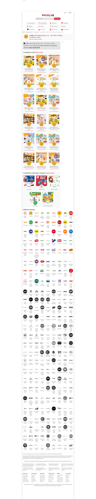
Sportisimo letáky (65, 329)
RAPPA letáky (59, 430)
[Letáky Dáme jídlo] (25, 369)
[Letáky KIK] (25, 335)
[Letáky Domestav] (59, 317)
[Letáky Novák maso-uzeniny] (30, 271)
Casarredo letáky (25, 320)
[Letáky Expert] (59, 299)
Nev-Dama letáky (48, 412)
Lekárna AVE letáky (71, 449)
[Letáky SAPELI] (42, 291)
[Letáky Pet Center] (48, 419)
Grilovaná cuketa (42, 479)
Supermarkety (32, 23)
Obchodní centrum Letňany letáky (65, 413)
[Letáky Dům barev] (36, 317)
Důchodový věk (50, 481)
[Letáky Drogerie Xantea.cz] (42, 369)
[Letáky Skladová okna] (54, 436)
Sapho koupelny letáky (30, 285)
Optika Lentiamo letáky (71, 413)
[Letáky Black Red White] (47, 352)
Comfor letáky (71, 226)
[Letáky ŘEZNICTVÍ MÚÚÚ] (31, 436)
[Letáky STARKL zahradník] (59, 436)
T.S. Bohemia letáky (71, 303)
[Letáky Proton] (25, 299)
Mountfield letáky (59, 295)
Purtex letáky (65, 311)
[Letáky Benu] (65, 241)
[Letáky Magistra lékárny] (65, 261)
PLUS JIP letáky (59, 422)
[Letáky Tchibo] (31, 326)
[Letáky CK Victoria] (48, 360)
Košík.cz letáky (36, 265)
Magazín (70, 12)
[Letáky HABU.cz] (71, 379)
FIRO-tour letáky (59, 382)
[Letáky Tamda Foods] (42, 281)
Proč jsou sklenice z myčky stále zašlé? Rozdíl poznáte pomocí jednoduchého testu (67, 465)
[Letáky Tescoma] (53, 231)
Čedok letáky (71, 363)
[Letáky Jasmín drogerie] (53, 388)
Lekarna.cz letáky (25, 329)
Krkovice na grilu (42, 476)
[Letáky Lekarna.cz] (25, 326)
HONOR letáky (36, 391)
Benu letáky (65, 243)
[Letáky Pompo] (42, 335)
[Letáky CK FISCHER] (36, 360)
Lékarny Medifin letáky (36, 330)
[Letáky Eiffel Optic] (53, 369)
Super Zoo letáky (65, 338)
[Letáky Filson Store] (53, 379)
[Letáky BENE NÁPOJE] (71, 231)
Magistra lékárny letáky (65, 265)
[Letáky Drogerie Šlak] (36, 222)
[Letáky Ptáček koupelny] (65, 271)
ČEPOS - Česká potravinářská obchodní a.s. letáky (36, 255)
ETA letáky (59, 252)
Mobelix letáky (25, 311)
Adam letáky (59, 346)
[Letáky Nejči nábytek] (42, 409)
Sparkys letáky (53, 338)
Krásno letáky (42, 265)
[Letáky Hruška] (25, 261)
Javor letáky (31, 264)
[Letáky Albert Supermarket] (48, 213)
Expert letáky (59, 303)
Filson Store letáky (54, 382)
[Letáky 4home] (53, 343)
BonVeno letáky (65, 356)
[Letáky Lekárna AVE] (71, 445)
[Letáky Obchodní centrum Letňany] (65, 409)
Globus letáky (59, 217)
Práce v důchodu (51, 477)
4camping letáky (48, 346)
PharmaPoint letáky (54, 274)
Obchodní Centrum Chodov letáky (59, 413)
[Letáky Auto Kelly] (65, 291)
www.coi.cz (41, 458)
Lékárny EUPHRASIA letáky (42, 402)
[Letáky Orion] (48, 231)
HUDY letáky (42, 390)
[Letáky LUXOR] (59, 398)
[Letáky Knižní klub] (65, 388)
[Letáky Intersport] (53, 241)
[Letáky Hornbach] (48, 291)
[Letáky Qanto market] (54, 427)
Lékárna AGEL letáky (54, 265)
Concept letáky (53, 364)
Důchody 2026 (51, 473)
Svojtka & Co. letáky (65, 440)
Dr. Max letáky (31, 244)
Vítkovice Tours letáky (48, 449)
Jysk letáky (31, 234)
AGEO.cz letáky (65, 346)
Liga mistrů (33, 477)
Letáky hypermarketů (29, 32)
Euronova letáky (25, 382)
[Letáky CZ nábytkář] (48, 307)
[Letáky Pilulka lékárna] (65, 317)
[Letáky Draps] (36, 369)
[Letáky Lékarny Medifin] (36, 326)
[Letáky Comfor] (71, 222)
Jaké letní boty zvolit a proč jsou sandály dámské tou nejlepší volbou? (41, 465)
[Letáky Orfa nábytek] (25, 419)
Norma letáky (25, 274)
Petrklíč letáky (54, 422)
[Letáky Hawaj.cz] (25, 388)
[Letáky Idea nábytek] (42, 231)
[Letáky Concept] (53, 360)
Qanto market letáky (54, 431)
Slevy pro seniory (51, 479)
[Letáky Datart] (31, 299)
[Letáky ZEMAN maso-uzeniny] (71, 281)
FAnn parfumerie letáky (48, 383)
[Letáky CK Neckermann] (42, 360)
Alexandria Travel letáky (71, 346)
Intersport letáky (54, 244)
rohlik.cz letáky (70, 430)
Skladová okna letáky (54, 440)
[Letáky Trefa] (65, 231)
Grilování (42, 473)
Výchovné (49, 480)
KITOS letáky (53, 319)
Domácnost (54, 23)
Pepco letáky (42, 421)
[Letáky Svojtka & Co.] (65, 436)
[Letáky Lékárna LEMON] (59, 261)
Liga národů (33, 475)
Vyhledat (58, 18)
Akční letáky (67, 481)
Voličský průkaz (25, 479)
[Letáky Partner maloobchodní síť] (47, 271)
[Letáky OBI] (53, 222)
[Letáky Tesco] (54, 213)
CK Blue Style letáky (31, 364)
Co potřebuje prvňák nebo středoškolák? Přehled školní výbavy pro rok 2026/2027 (41, 469)
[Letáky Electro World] (71, 291)
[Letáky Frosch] (65, 379)
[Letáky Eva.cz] (65, 250)
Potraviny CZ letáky (71, 422)
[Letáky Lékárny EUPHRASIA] (42, 398)
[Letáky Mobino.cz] (65, 398)
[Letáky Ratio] (31, 222)
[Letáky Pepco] (42, 419)
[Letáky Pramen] (25, 427)
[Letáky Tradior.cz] (53, 281)
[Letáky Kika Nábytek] (31, 307)
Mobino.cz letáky (65, 402)
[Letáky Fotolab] (65, 299)
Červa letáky (48, 319)
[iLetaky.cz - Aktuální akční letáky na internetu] (23, 32)
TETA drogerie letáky (48, 226)
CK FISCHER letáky (36, 364)
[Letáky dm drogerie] (36, 291)
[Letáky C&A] (71, 352)
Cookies (56, 461)
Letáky (65, 12)
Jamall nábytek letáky (53, 311)
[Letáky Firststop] (48, 335)
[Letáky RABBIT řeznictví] (71, 271)
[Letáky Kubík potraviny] (48, 261)
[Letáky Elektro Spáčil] (53, 299)
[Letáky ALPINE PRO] (25, 352)
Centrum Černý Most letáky (25, 364)
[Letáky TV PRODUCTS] (31, 317)
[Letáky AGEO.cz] (65, 343)
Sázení (58, 473)
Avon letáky (36, 355)
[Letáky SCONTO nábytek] (36, 231)
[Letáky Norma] (25, 271)
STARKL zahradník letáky (59, 440)
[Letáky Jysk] (31, 231)
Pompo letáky (42, 338)
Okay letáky (37, 302)
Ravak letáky (65, 429)
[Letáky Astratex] (30, 352)
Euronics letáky (42, 303)
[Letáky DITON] (48, 250)
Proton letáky (25, 303)
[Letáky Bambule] (31, 335)
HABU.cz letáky (70, 382)
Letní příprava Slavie (60, 481)
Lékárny (42, 26)
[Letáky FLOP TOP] (36, 241)
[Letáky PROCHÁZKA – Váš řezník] (48, 427)
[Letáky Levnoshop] (48, 398)
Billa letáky (36, 216)
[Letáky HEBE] (31, 388)
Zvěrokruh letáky (53, 449)
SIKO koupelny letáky (65, 226)
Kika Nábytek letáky (30, 311)
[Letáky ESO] (54, 250)
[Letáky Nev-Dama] (48, 409)
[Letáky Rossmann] (31, 291)
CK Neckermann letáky (42, 364)
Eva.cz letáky (65, 252)
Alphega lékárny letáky (42, 245)
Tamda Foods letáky (42, 284)
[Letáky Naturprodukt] (36, 409)
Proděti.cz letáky (42, 430)
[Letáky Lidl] (31, 213)
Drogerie (30, 26)
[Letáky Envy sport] (48, 326)
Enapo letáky (65, 372)
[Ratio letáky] (35, 198)
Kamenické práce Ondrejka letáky (59, 392)
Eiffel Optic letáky (54, 373)
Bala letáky (59, 243)
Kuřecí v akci (67, 480)
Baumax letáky (53, 295)
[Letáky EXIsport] (36, 379)
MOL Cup (32, 481)
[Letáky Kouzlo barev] (42, 317)
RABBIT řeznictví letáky (70, 275)
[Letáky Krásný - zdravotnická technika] (31, 398)
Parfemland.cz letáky (36, 422)
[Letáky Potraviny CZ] (71, 419)
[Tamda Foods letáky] (54, 182)
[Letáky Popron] (65, 419)
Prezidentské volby (26, 480)
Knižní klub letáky (65, 391)
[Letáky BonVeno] (65, 352)
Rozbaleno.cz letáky (25, 440)
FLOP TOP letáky (36, 244)
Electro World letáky (71, 295)
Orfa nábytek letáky (25, 422)
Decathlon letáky (42, 329)
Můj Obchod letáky (71, 265)
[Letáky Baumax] (53, 291)
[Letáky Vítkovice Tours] (48, 445)
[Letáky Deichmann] (53, 326)
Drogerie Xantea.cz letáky (42, 373)
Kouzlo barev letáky (42, 320)
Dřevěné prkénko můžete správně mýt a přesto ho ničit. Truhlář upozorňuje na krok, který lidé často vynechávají (28, 465)
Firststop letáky (48, 338)
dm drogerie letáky (36, 295)
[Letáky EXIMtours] (31, 379)
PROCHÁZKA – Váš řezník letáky (48, 431)
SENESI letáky (36, 284)
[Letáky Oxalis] (42, 271)
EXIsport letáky (36, 382)
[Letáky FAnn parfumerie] (48, 379)
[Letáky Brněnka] (71, 241)
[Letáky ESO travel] (71, 369)
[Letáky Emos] (59, 369)
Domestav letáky (59, 320)
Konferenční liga (33, 480)
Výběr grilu (41, 481)
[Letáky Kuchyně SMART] (36, 398)
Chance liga (33, 476)
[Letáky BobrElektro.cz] (53, 352)
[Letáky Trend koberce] (71, 307)
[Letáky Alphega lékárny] (42, 241)
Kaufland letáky (25, 217)
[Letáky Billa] (36, 213)
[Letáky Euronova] (25, 379)
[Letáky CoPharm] (65, 445)
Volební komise (25, 477)
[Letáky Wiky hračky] (59, 335)
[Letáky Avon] (36, 352)
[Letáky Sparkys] (53, 335)
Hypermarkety (43, 23)
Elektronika (65, 23)
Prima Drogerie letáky (30, 431)
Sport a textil (54, 26)
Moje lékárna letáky (48, 244)
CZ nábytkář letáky (48, 311)
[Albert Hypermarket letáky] (47, 198)
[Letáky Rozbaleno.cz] (25, 436)
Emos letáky (59, 372)
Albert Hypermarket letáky (42, 217)
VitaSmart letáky (42, 449)
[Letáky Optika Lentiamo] (71, 409)
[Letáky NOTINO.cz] (54, 409)
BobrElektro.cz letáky (53, 356)
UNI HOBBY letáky (59, 226)
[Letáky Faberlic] (42, 379)
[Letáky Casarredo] (25, 317)
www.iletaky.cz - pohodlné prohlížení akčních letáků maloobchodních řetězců (37, 461)
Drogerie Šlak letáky (36, 226)
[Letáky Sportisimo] (65, 326)
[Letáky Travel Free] (59, 281)
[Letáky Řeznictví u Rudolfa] (36, 436)
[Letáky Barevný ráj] (59, 231)
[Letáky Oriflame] (36, 271)
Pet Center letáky (48, 422)
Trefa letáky (65, 234)
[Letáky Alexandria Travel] (71, 343)
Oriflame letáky (36, 274)
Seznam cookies (61, 461)
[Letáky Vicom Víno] (36, 445)
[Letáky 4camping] (48, 343)
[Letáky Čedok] (71, 360)
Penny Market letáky (71, 217)
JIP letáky (65, 216)
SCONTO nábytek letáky (36, 235)
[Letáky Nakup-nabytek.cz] (42, 343)
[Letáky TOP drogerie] (48, 281)
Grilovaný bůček (42, 477)
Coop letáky (31, 252)
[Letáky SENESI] (36, 281)
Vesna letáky (36, 310)
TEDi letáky (71, 439)
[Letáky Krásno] (42, 261)
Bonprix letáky (59, 356)
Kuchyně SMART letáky (36, 402)
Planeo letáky (48, 303)
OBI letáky (54, 225)
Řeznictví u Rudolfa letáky (36, 440)
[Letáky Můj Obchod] (71, 261)
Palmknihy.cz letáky (30, 422)
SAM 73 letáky (48, 440)
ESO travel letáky (71, 373)
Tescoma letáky (53, 235)
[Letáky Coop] (31, 250)
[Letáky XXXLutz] (65, 281)
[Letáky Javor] (31, 261)
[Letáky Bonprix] (59, 352)
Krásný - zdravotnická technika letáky (31, 403)
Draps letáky (36, 372)
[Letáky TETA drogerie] (48, 222)
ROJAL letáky (25, 284)
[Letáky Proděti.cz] (42, 427)
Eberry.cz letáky (48, 373)
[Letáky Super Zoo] (65, 335)
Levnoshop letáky (48, 402)
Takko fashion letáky (71, 330)
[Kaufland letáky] (41, 182)
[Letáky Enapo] (65, 369)
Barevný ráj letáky (59, 235)
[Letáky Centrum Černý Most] (25, 360)
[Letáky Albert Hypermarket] (42, 213)
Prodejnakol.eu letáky (36, 430)
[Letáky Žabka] (59, 445)
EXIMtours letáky (31, 382)
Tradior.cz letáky (53, 284)
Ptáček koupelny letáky (65, 275)
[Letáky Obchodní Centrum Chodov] (59, 409)
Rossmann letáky (31, 295)
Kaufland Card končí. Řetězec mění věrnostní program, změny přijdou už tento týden (54, 469)
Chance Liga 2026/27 (60, 479)
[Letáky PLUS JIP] (59, 419)
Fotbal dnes (34, 473)
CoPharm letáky (65, 449)
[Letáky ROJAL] (25, 281)
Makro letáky (25, 294)
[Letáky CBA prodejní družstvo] (25, 250)
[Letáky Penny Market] (71, 213)
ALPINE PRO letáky (25, 356)
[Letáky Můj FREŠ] (71, 398)
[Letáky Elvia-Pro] (31, 343)
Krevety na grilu (42, 475)
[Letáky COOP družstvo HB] (65, 360)
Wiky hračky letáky (59, 338)
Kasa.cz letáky (25, 346)
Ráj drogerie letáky (42, 226)
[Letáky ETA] (59, 250)
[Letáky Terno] (25, 222)
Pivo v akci (67, 479)
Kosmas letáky (25, 402)
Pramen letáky (25, 430)
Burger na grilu (42, 480)
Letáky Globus (36, 32)
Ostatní (64, 26)
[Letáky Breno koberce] (42, 307)
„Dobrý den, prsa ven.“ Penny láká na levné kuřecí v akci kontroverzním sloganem (67, 469)
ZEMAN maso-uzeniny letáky (71, 285)
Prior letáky (60, 273)
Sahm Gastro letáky (42, 440)
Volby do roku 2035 (25, 481)
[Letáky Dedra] (42, 250)
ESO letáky (54, 252)
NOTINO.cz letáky (54, 412)
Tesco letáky (54, 216)
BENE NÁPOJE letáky (71, 235)
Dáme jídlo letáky (25, 373)
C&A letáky (71, 355)
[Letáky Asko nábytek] (25, 231)
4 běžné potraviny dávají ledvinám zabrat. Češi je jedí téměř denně (54, 465)
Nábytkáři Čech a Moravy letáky (30, 413)
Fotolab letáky (65, 303)
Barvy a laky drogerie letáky (25, 245)
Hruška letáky (25, 265)
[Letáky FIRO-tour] (59, 379)
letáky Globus (39, 52)
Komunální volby (25, 476)
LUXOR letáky (59, 402)
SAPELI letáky (42, 295)
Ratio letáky (31, 225)
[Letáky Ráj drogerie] (42, 222)
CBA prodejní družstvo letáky (25, 254)
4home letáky (53, 346)
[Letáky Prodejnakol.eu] (36, 427)
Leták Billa (67, 477)
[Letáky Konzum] (71, 388)
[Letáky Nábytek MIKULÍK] (25, 409)
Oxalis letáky (42, 273)
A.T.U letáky (71, 338)
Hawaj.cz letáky (25, 391)
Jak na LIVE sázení (59, 475)
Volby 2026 (25, 473)
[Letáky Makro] (25, 291)
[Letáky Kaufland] (25, 213)
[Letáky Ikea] (48, 388)
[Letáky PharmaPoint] (54, 271)
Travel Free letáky (59, 284)
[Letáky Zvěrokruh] (53, 445)
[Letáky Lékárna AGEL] (53, 261)
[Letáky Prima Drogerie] (30, 427)
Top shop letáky (30, 449)
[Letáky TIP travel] (25, 445)
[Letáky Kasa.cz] (25, 343)
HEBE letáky (31, 390)
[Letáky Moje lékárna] (48, 241)
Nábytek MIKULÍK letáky (25, 413)
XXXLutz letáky (65, 284)
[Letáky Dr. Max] (31, 241)
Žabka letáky (59, 448)
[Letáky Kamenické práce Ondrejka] (59, 388)
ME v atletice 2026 (59, 480)
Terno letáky (25, 225)
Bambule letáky (30, 338)
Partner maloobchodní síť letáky (47, 275)
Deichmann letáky (54, 329)
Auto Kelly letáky (65, 295)
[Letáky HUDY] (42, 388)
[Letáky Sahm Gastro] (42, 436)
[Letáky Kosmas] (25, 398)
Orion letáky (48, 234)
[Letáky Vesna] (36, 307)
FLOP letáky (71, 252)
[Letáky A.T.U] (71, 335)
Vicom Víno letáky (36, 449)
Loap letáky (54, 401)
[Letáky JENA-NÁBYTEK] (59, 307)
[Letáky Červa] (48, 317)
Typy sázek (59, 476)
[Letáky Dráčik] (36, 335)
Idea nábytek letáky (42, 235)
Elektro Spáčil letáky (54, 303)
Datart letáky (31, 303)
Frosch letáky (65, 382)
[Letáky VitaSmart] (42, 445)
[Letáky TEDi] (71, 436)
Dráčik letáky (36, 338)
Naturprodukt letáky (36, 412)
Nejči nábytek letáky (42, 413)
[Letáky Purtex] (65, 307)
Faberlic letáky (42, 382)
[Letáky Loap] (53, 398)
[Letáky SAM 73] (48, 436)
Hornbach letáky (48, 295)
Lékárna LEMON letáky (59, 265)
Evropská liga (33, 479)
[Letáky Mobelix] (25, 307)
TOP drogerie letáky (48, 285)
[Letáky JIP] (65, 213)
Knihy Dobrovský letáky (36, 347)
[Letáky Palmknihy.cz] (30, 419)
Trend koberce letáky (71, 311)
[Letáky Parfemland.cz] (36, 419)
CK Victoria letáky (48, 364)
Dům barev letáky (36, 320)
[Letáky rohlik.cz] (71, 427)
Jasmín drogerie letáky (53, 392)
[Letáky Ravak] (65, 427)
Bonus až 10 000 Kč (60, 477)
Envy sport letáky (48, 329)
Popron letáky (65, 422)
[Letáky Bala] (59, 241)
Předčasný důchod (51, 475)
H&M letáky (59, 328)
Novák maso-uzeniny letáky (30, 275)
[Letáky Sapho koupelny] (31, 281)
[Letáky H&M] (59, 326)
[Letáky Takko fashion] (71, 326)
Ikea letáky (48, 390)
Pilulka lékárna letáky (65, 321)
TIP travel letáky (25, 449)
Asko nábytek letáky (25, 235)
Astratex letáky (30, 356)
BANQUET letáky (42, 356)
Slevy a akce (68, 473)
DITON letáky (48, 253)
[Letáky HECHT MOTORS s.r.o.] (71, 317)
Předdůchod (50, 476)
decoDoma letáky (31, 373)
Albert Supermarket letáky (48, 217)
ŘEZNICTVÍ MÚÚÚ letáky (31, 440)
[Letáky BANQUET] (42, 352)
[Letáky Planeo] (48, 299)
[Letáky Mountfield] (59, 291)
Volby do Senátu (25, 475)
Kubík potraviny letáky (48, 265)
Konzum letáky (70, 391)
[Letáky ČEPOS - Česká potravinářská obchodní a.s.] (36, 250)
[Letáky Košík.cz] (36, 261)
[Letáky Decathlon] (42, 326)
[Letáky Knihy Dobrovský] (36, 343)
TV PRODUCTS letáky (31, 321)
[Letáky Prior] (59, 271)
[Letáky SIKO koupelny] (65, 222)
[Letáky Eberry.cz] (48, 369)
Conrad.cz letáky (59, 364)
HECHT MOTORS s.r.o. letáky (71, 321)
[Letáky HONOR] (36, 388)
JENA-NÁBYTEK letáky (59, 311)
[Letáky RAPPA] (59, 427)
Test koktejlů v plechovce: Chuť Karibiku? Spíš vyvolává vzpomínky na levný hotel (28, 469)
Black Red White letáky (47, 356)
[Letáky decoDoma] (31, 369)
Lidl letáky (31, 216)
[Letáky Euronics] (42, 299)
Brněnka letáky (70, 244)
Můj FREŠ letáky (70, 402)
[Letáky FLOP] (71, 250)
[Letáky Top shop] (31, 445)
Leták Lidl (67, 476)
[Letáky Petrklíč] (54, 419)
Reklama (52, 461)
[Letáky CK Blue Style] (31, 360)
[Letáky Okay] (36, 299)
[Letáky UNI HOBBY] (59, 222)
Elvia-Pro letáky (30, 346)
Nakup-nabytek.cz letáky (42, 347)
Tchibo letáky (31, 329)
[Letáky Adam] (59, 343)
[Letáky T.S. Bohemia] (71, 299)
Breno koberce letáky (42, 311)
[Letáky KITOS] (53, 317)
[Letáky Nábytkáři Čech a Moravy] (31, 409)
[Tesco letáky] (28, 182)
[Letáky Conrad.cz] (59, 360)
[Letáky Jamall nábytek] (53, 307)
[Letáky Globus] (26, 37)
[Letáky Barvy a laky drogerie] (25, 241)
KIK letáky (25, 338)
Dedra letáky (42, 252)
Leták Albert (67, 475)
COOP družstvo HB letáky (65, 364)
